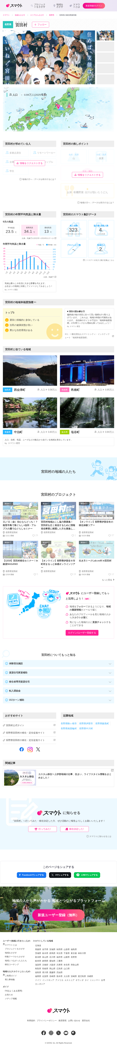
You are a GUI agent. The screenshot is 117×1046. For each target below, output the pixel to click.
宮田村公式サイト (15, 725)
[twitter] (38, 750)
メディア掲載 (11, 998)
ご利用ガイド (11, 976)
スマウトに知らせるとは (100, 836)
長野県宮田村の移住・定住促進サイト (25, 733)
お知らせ (9, 994)
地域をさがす (11, 953)
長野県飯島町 (102, 723)
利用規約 (31, 1020)
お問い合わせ (74, 1020)
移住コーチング (12, 964)
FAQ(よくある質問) (13, 991)
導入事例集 (10, 979)
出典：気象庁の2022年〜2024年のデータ (38, 238)
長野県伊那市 (86, 723)
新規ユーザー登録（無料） (58, 915)
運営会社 (86, 1020)
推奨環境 (62, 1020)
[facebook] (21, 751)
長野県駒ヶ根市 (69, 723)
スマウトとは (11, 945)
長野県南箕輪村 (69, 728)
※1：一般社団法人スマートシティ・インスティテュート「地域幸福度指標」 (87, 336)
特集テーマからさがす (15, 956)
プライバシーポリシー (47, 1020)
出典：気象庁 (49, 277)
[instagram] (30, 750)
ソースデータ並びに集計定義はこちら (99, 260)
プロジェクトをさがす (15, 949)
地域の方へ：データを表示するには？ (39, 179)
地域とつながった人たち (16, 960)
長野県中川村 (86, 728)
